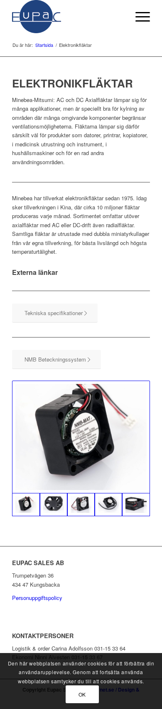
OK (82, 694)
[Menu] (138, 16)
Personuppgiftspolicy (37, 598)
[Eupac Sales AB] (67, 16)
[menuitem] (138, 16)
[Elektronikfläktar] (81, 437)
